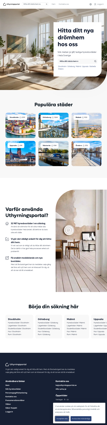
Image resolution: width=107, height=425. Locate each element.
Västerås (92, 66)
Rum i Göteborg (44, 334)
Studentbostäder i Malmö (77, 329)
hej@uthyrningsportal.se (66, 385)
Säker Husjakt (11, 408)
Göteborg (71, 66)
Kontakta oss (64, 4)
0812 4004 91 (61, 389)
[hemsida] (16, 364)
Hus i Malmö (71, 332)
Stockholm (62, 66)
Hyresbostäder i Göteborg (48, 323)
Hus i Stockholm (14, 332)
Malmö (78, 66)
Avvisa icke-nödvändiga (81, 419)
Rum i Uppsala (99, 334)
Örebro (61, 69)
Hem (53, 4)
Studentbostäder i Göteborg (49, 329)
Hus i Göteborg (44, 332)
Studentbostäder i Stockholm (19, 329)
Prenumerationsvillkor (15, 400)
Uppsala (85, 66)
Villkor (8, 404)
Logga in (100, 4)
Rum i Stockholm (14, 334)
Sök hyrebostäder (13, 389)
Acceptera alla (62, 419)
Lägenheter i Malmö (74, 326)
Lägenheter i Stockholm (17, 326)
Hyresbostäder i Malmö (76, 323)
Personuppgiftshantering (16, 393)
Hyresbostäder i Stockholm (18, 323)
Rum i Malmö (72, 334)
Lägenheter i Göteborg (46, 326)
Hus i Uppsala (99, 332)
